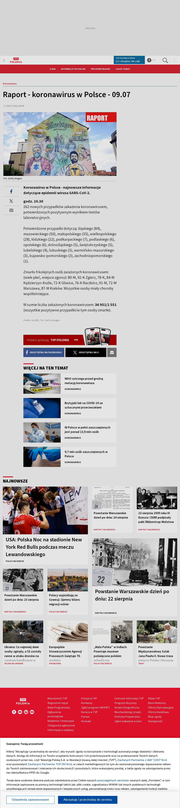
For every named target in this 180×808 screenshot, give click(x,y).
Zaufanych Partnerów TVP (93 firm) (50, 764)
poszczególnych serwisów (113, 780)
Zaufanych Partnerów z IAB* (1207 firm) (142, 760)
